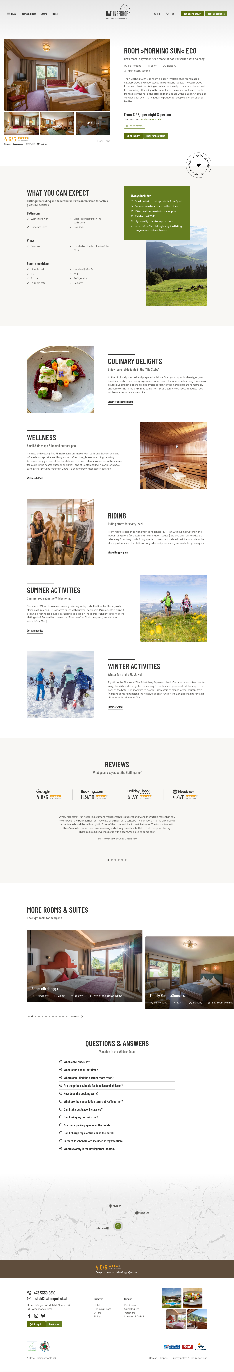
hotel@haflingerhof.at (50, 1298)
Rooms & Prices (102, 1309)
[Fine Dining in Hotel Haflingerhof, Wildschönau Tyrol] (60, 379)
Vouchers (129, 1312)
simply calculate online (152, 119)
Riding (97, 1316)
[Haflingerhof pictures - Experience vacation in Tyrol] (184, 1308)
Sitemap (152, 1358)
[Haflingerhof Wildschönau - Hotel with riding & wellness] (117, 11)
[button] (108, 860)
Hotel (97, 1305)
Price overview (136, 126)
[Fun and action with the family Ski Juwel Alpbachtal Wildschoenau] (60, 684)
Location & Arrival (134, 1316)
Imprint (164, 1358)
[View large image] (57, 75)
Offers (97, 1312)
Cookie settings (198, 1358)
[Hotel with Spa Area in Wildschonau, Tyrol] (173, 455)
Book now (130, 1305)
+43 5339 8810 (44, 1292)
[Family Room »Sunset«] (85, 966)
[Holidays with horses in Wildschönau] (60, 532)
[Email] (173, 13)
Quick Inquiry (131, 1309)
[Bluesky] (43, 1315)
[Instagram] (36, 1315)
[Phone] (167, 13)
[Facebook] (29, 1315)
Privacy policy (179, 1358)
